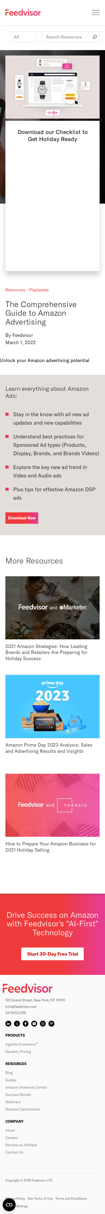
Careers (11, 1137)
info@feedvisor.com (21, 1006)
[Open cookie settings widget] (9, 1204)
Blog (9, 1072)
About (10, 1130)
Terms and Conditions (71, 1198)
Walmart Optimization (22, 1109)
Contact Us (14, 1152)
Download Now (22, 517)
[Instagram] (43, 1024)
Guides (10, 1080)
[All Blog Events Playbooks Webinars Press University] (23, 36)
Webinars (13, 1102)
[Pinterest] (51, 1024)
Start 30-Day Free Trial (52, 954)
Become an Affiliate (21, 1145)
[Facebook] (26, 1024)
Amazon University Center (26, 1087)
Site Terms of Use (40, 1198)
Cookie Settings (16, 1206)
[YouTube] (34, 1024)
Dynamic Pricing (18, 1051)
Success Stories (18, 1094)
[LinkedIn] (8, 1024)
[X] (17, 1024)
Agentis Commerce (21, 1044)
